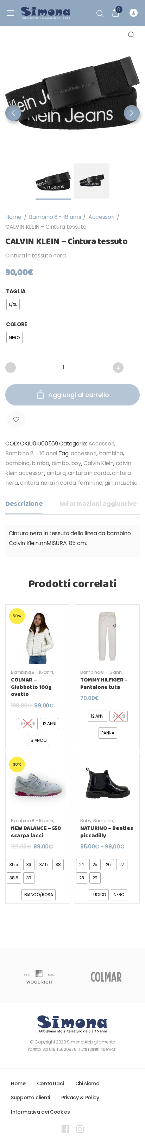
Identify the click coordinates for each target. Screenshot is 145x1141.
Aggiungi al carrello (78, 394)
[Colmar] (106, 977)
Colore (16, 324)
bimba (40, 463)
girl (109, 483)
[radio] (13, 304)
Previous (13, 113)
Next (132, 113)
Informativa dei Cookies (40, 1111)
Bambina (103, 820)
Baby (86, 820)
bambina (111, 453)
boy (76, 463)
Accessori (101, 217)
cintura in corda (89, 473)
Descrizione (24, 503)
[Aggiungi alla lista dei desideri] (16, 420)
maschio (126, 483)
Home (13, 217)
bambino (17, 463)
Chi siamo (87, 1083)
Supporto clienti (30, 1097)
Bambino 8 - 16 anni (55, 217)
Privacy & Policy (80, 1097)
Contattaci (50, 1083)
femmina (90, 483)
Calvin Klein (98, 463)
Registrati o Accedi (135, 13)
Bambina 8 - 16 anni (32, 672)
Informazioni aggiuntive (98, 503)
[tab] (24, 506)
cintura (56, 473)
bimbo (60, 463)
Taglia (16, 291)
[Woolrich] (38, 977)
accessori (83, 453)
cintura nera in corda (48, 483)
